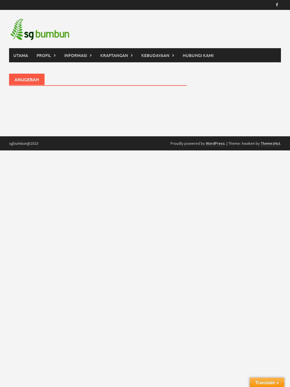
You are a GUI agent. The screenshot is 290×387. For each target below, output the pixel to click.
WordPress (215, 143)
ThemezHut (270, 143)
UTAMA (20, 55)
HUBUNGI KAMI (198, 55)
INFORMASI (75, 55)
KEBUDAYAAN (155, 55)
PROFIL (44, 55)
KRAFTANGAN (114, 55)
